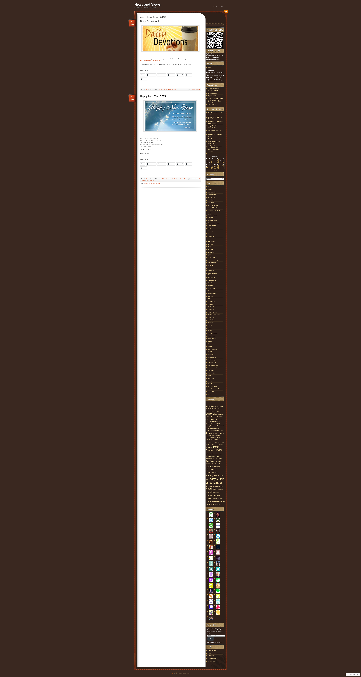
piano (213, 454)
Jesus (209, 433)
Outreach (210, 299)
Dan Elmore (212, 421)
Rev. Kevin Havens (213, 461)
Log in (209, 653)
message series (215, 437)
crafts (207, 421)
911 (209, 186)
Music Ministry (212, 293)
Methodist (208, 440)
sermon (209, 466)
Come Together (212, 225)
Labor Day (210, 265)
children (214, 409)
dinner (218, 421)
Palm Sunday (211, 301)
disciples (213, 424)
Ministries (210, 283)
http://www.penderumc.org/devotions (150, 60)
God (207, 428)
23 (217, 166)
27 (209, 168)
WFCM (209, 501)
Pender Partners (212, 312)
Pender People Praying (214, 314)
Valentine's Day (212, 370)
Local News (211, 270)
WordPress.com (212, 661)
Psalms (208, 456)
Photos (210, 328)
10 (220, 162)
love (223, 433)
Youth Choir (214, 504)
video (211, 492)
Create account (212, 650)
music (213, 440)
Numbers (150, 183)
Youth (209, 394)
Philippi (210, 325)
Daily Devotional (149, 21)
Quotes (210, 341)
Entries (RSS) (176, 673)
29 (215, 168)
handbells (213, 430)
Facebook (211, 399)
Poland (210, 330)
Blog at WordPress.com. (180, 671)
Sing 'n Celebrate (212, 349)
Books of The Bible (163, 178)
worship (215, 501)
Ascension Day (212, 192)
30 (217, 168)
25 (223, 166)
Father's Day (211, 236)
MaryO (147, 89)
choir (219, 409)
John (213, 433)
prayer (216, 454)
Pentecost (210, 322)
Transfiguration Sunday (214, 367)
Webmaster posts (212, 386)
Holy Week (211, 249)
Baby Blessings (212, 194)
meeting (218, 435)
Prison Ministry (212, 338)
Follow (210, 639)
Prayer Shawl (211, 336)
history (217, 430)
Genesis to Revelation (217, 426)
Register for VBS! (212, 95)
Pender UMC (167, 89)
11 (223, 162)
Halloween (210, 244)
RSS (225, 12)
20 (209, 166)
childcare (209, 409)
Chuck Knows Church (214, 153)
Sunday (217, 473)
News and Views (147, 4)
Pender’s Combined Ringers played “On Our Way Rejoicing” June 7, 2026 (215, 100)
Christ (207, 411)
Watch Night (211, 378)
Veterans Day (211, 373)
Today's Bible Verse (150, 180)
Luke (207, 435)
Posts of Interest (180, 178)
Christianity (214, 411)
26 (206, 168)
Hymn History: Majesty (214, 139)
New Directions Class (218, 442)
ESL (209, 233)
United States (219, 489)
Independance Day (213, 260)
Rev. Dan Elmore (217, 458)
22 (215, 166)
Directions (208, 424)
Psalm (220, 454)
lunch (210, 435)
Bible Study (161, 89)
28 (212, 168)
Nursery (208, 444)
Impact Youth (211, 257)
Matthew (214, 435)
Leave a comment (195, 89)
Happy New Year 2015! (153, 96)
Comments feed (212, 658)
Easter (209, 228)
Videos (210, 375)
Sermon (210, 344)
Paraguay (210, 304)
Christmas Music (212, 220)
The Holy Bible (173, 89)
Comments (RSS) (185, 673)
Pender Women (212, 320)
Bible (212, 406)
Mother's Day (211, 288)
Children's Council (212, 215)
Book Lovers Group (213, 205)
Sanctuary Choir (217, 464)
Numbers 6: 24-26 (156, 183)
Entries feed (211, 655)
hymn (221, 430)
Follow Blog (211, 625)
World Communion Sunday (215, 389)
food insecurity (212, 239)
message (208, 437)
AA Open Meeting (212, 93)
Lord (220, 433)
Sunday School (212, 357)
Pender (221, 444)
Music (209, 291)
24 (220, 166)
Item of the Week (212, 262)
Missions (210, 285)
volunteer (217, 492)
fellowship (208, 426)
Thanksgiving (211, 360)
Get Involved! (211, 241)
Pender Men (211, 309)
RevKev (209, 464)
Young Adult (211, 391)
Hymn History (211, 252)
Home (215, 6)
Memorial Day (211, 277)
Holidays (169, 178)
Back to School (212, 197)
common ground (217, 419)
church (207, 419)
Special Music (211, 354)
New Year (174, 178)
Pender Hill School (213, 307)
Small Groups (211, 352)
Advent (210, 189)
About (222, 6)
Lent (209, 268)
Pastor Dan (215, 444)
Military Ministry (212, 280)
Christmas (210, 217)
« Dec (213, 170)
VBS (207, 492)
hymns (209, 254)
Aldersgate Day (212, 104)
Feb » (217, 170)
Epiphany (210, 231)
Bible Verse (211, 202)
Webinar (210, 381)
